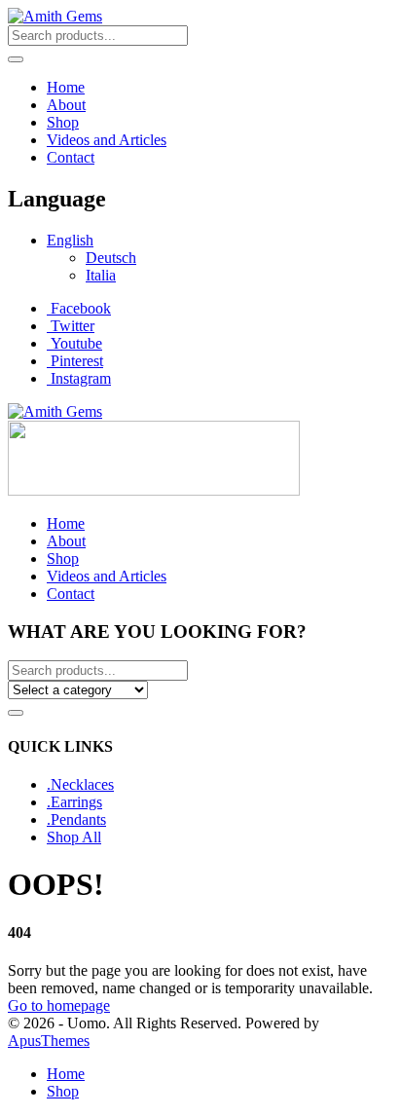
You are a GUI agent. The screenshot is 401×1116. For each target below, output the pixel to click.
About (66, 104)
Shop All (74, 837)
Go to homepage (59, 1005)
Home (66, 87)
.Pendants (76, 819)
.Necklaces (80, 784)
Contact (70, 157)
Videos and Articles (106, 139)
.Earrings (74, 802)
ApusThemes (49, 1040)
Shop (63, 122)
